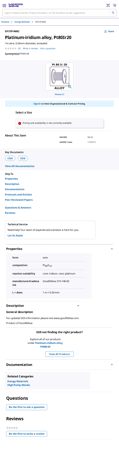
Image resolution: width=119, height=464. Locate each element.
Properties (11, 178)
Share (111, 31)
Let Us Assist (15, 235)
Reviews (10, 213)
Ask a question (47, 48)
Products (5, 21)
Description (12, 184)
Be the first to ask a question (26, 407)
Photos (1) (59, 94)
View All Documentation (19, 166)
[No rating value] (11, 48)
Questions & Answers (18, 207)
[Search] (113, 12)
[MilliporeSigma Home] (16, 5)
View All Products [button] (59, 354)
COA (10, 158)
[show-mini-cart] (114, 5)
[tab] (8, 21)
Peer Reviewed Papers (19, 199)
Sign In (37, 103)
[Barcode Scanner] (108, 5)
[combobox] (59, 12)
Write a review (30, 48)
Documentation (14, 189)
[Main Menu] (4, 5)
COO (23, 158)
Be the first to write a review (28, 434)
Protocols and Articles (18, 194)
